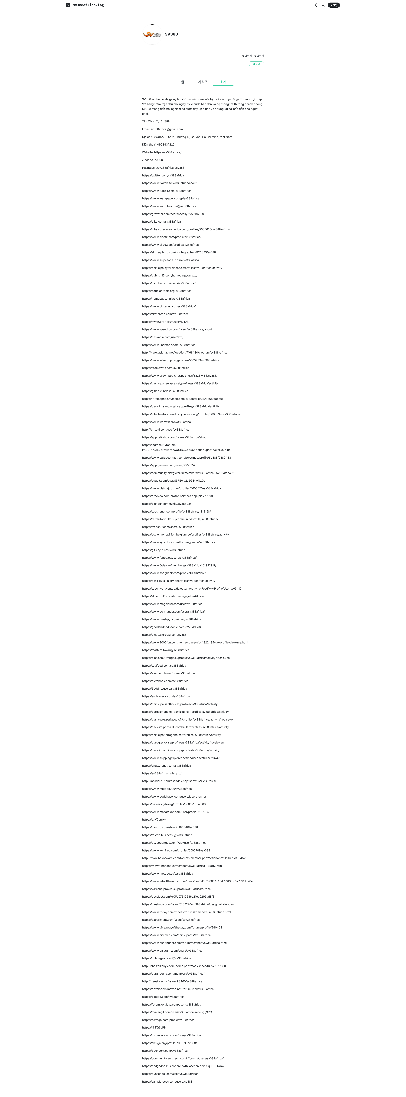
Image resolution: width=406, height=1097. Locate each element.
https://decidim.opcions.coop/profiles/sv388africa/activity (180, 750)
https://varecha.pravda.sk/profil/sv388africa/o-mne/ (177, 889)
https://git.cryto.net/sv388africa (163, 550)
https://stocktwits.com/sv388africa (165, 368)
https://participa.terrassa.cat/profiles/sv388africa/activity (180, 383)
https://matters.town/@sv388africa (165, 650)
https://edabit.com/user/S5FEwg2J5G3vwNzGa (173, 480)
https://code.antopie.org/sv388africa (166, 290)
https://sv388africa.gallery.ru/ (161, 773)
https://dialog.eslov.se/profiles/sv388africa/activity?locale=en (183, 742)
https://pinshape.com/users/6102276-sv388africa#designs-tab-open (188, 904)
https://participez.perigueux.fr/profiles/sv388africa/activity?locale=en (188, 719)
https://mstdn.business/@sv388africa (167, 835)
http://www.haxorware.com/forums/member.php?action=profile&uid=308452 (194, 858)
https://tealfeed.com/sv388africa (164, 665)
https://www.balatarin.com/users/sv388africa (172, 950)
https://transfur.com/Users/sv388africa (168, 527)
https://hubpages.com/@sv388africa (166, 958)
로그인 (333, 5)
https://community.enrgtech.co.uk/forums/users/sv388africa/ (183, 1058)
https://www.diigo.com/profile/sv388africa (170, 244)
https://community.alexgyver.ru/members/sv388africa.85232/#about (187, 473)
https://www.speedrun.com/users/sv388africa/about (177, 329)
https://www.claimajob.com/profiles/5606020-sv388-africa (181, 488)
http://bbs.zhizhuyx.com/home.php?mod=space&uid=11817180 (184, 966)
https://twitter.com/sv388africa (163, 175)
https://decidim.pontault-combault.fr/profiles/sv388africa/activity (185, 727)
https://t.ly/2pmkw (154, 819)
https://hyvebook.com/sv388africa (165, 681)
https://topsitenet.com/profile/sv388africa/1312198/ (176, 511)
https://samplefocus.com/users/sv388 (167, 1081)
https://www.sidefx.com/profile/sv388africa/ (171, 237)
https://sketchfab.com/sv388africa (165, 314)
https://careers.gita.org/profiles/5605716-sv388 (174, 804)
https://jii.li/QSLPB (154, 1027)
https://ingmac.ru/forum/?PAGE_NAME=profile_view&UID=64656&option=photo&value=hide (186, 447)
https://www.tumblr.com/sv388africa (166, 190)
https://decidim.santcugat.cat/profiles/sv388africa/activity (181, 406)
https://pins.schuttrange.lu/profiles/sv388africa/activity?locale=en (186, 657)
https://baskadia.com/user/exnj (162, 337)
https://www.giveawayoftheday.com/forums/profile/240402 (182, 927)
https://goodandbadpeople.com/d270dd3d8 (171, 627)
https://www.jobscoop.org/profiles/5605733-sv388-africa (180, 360)
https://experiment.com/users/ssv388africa (171, 919)
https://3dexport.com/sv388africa (165, 1050)
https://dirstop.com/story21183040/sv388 (170, 827)
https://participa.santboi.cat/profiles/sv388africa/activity (180, 704)
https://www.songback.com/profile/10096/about (174, 573)
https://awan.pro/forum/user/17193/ (165, 321)
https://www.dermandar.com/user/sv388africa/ (173, 611)
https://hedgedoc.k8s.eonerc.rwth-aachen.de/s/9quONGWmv (183, 1066)
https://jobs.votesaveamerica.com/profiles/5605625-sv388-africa (186, 229)
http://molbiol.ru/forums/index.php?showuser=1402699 (179, 781)
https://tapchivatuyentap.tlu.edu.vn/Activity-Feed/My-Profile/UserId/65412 (192, 588)
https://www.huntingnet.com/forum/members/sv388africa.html (184, 942)
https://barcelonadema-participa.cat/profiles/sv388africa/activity (185, 711)
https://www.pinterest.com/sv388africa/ (169, 306)
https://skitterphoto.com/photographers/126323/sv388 (179, 252)
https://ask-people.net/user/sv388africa (168, 673)
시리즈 (203, 82)
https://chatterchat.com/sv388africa (166, 765)
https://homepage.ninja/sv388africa (166, 298)
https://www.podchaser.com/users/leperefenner (174, 796)
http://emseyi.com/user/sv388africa (166, 429)
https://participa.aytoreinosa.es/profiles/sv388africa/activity (182, 267)
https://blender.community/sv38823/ (166, 503)
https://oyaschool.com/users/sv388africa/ (170, 1073)
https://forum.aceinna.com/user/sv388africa (171, 1035)
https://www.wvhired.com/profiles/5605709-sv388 (176, 850)
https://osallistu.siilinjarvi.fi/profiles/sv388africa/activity (178, 580)
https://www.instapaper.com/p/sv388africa (171, 198)
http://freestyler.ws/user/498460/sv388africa (172, 981)
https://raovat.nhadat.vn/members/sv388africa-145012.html (182, 865)
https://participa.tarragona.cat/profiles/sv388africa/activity (181, 735)
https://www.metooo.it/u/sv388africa (167, 788)
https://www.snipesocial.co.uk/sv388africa (170, 260)
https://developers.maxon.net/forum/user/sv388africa (178, 989)
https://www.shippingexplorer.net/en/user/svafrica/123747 (181, 758)
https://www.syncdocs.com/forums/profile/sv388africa (178, 542)
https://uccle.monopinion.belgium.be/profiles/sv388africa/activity (185, 534)
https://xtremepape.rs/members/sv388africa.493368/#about (182, 398)
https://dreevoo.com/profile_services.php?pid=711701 (177, 496)
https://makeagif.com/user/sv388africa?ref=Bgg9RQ (177, 1012)
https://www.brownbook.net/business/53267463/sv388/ (179, 375)
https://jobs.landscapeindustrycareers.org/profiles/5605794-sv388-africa (191, 414)
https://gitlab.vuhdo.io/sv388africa (165, 391)
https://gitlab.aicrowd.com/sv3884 (165, 634)
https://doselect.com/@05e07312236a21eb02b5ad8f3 (178, 896)
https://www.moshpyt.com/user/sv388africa (171, 619)
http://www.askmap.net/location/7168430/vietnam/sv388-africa (185, 352)
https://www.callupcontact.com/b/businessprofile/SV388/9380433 (186, 457)
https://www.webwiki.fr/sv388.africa (166, 422)
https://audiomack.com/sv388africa (166, 696)
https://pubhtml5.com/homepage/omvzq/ (169, 275)
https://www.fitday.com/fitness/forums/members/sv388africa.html (186, 912)
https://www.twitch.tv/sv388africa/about (169, 183)
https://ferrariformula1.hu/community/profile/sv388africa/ (180, 519)
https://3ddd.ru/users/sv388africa (164, 688)
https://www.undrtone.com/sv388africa (168, 345)
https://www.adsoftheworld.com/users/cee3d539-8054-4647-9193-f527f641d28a (197, 881)
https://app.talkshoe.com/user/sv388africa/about (174, 437)
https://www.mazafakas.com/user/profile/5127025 (175, 812)
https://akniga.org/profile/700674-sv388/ (169, 1043)
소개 (223, 82)
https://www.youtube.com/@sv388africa (169, 206)
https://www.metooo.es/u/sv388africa (167, 873)
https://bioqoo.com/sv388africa (163, 996)
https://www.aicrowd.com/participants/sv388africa (176, 935)
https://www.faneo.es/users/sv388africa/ (169, 557)
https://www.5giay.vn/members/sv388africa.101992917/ (179, 565)
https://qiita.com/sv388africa (161, 221)
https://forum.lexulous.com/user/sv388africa (171, 1004)
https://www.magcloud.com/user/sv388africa (172, 604)
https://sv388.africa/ (167, 152)
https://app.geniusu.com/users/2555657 (168, 465)
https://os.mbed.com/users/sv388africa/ (169, 283)
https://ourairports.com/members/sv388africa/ (173, 973)
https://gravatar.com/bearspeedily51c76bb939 (173, 214)
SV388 (171, 34)
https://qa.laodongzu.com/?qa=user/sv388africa (174, 842)
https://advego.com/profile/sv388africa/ (168, 1020)
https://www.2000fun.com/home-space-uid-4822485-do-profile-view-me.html (195, 642)
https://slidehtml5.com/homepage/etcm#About (173, 596)
